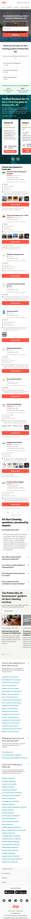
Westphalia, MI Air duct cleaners (11, 720)
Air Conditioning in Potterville (10, 801)
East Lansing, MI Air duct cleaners (11, 703)
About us (4, 882)
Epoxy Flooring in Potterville (10, 850)
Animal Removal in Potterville (10, 844)
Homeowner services (7, 869)
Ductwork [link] (16, 7)
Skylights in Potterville (8, 853)
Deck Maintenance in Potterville (11, 816)
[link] (5, 147)
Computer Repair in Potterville (10, 856)
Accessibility (15, 913)
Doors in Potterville (7, 824)
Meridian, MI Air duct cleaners (10, 694)
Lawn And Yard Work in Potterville (12, 793)
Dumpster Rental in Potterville (10, 842)
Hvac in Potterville (7, 752)
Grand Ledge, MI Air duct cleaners (11, 680)
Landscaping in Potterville (9, 790)
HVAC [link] (3, 7)
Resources (4, 878)
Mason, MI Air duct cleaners (10, 697)
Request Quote (15, 204)
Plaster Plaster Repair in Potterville (12, 859)
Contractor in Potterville (9, 818)
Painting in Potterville (8, 787)
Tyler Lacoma (6, 628)
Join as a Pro (20, 2)
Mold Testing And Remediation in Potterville (14, 758)
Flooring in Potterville (8, 813)
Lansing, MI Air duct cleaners (10, 677)
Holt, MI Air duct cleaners (9, 685)
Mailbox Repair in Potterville (10, 847)
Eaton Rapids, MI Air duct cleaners (12, 691)
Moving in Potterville (8, 810)
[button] (4, 198)
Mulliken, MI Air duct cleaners (10, 688)
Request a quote (10, 151)
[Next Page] (28, 512)
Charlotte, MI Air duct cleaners (10, 682)
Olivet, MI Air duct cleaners (9, 708)
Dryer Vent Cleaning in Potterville (11, 755)
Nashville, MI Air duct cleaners (10, 723)
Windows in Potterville (8, 833)
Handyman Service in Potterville (11, 795)
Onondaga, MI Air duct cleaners (11, 714)
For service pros (6, 873)
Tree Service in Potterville (9, 784)
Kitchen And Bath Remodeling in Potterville (14, 807)
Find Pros (15, 35)
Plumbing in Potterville (8, 781)
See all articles (8, 611)
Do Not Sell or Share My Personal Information (15, 915)
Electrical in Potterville (8, 798)
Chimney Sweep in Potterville (10, 821)
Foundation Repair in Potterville (11, 836)
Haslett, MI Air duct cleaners (10, 726)
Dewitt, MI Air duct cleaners (10, 711)
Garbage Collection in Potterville (11, 827)
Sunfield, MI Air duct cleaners (10, 706)
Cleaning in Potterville (8, 804)
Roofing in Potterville (8, 778)
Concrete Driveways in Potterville (11, 839)
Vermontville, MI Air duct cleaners (11, 700)
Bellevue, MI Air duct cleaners (10, 731)
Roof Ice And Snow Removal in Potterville (14, 830)
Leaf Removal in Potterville (10, 862)
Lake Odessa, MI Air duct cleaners (11, 729)
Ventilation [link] (9, 7)
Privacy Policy (19, 911)
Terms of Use (11, 911)
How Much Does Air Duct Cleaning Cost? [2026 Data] (11, 632)
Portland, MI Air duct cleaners (10, 717)
